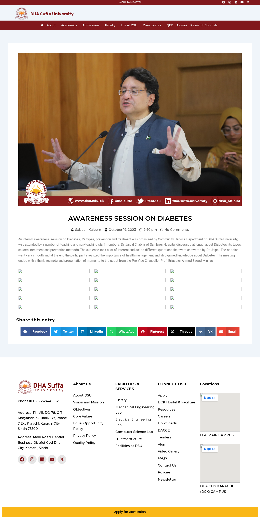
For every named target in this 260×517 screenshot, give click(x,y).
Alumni (182, 25)
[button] (35, 331)
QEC (170, 25)
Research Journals (204, 25)
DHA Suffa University (52, 14)
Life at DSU (129, 25)
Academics (69, 25)
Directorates (152, 25)
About (51, 25)
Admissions (91, 25)
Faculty (110, 25)
